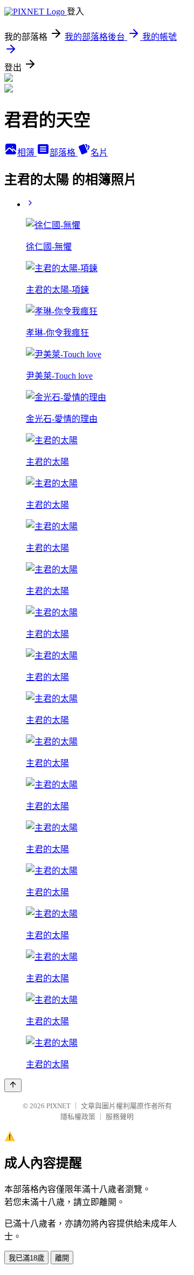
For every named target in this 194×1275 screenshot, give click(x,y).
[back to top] (13, 1085)
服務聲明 (120, 1117)
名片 (99, 152)
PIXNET (58, 1106)
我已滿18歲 (26, 1258)
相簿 (27, 152)
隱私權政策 (77, 1117)
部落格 (64, 152)
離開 (62, 1258)
